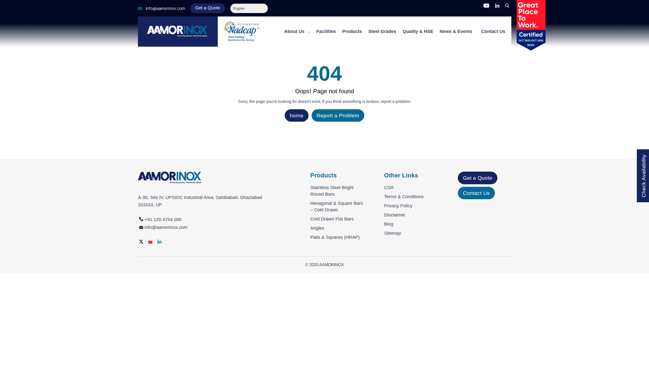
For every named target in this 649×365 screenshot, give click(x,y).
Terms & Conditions (404, 196)
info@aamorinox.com (165, 8)
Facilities (326, 31)
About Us (295, 31)
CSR (389, 187)
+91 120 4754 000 (163, 219)
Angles (317, 228)
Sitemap (392, 233)
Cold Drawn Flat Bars (332, 219)
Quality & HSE (418, 31)
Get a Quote (207, 7)
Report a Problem (338, 115)
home (296, 115)
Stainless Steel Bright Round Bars (332, 191)
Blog (388, 224)
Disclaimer (394, 214)
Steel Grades (382, 31)
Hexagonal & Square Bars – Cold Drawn (336, 206)
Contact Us (493, 31)
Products (352, 31)
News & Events (456, 31)
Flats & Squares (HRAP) (335, 237)
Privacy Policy (398, 205)
